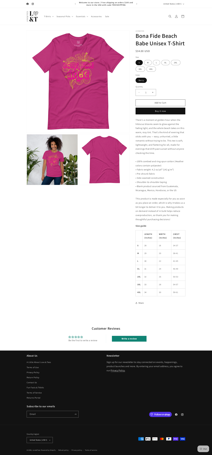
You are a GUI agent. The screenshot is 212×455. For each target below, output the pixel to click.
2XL (175, 62)
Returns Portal (33, 397)
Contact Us (32, 382)
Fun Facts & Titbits (35, 387)
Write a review (129, 338)
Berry (141, 80)
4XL (151, 69)
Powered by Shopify (48, 450)
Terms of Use (33, 367)
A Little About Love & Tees (39, 362)
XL (165, 62)
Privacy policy (77, 450)
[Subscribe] (75, 414)
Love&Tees (36, 450)
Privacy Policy (33, 372)
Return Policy (33, 377)
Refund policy (63, 450)
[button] (48, 16)
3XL (140, 69)
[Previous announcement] (75, 4)
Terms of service (91, 450)
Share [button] (141, 303)
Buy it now (160, 111)
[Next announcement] (137, 4)
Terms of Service (34, 392)
